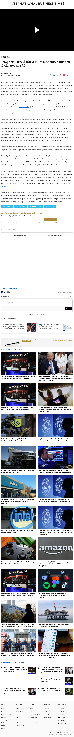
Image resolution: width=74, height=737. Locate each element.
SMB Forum (19, 714)
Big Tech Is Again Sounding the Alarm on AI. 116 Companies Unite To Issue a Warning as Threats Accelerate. (54, 441)
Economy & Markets (6, 714)
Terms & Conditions (35, 714)
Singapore (46, 714)
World (2, 708)
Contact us (33, 711)
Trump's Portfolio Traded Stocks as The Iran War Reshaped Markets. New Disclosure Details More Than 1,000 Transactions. (55, 378)
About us (32, 708)
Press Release (19, 720)
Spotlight (18, 717)
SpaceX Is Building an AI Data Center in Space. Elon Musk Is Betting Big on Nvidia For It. (52, 679)
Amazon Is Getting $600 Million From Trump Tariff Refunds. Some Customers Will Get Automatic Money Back (55, 564)
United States (47, 720)
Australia (46, 708)
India (45, 711)
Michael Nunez (7, 73)
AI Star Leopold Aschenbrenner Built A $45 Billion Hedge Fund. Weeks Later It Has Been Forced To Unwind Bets (55, 532)
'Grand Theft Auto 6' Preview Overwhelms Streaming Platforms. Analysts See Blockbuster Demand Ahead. (54, 409)
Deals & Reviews (20, 725)
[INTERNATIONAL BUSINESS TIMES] (37, 3)
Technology (4, 720)
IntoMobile (5, 186)
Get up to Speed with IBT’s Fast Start (62, 340)
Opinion (3, 728)
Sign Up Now (26, 340)
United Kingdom (48, 717)
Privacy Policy (54, 222)
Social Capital (19, 711)
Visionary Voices (20, 708)
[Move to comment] (71, 75)
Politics (3, 723)
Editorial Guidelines (55, 235)
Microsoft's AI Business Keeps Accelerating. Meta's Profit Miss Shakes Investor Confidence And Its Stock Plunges (54, 655)
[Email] (67, 75)
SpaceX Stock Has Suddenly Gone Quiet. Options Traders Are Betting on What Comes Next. (15, 669)
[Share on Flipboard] (60, 75)
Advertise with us (34, 723)
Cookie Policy (33, 720)
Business (3, 717)
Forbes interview (24, 107)
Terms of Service (43, 222)
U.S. (2, 711)
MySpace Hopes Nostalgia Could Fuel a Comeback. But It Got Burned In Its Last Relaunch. (52, 595)
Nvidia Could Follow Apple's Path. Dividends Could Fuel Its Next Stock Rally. (51, 690)
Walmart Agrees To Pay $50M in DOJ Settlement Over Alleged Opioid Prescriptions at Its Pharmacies (17, 501)
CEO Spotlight (19, 723)
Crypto (3, 725)
